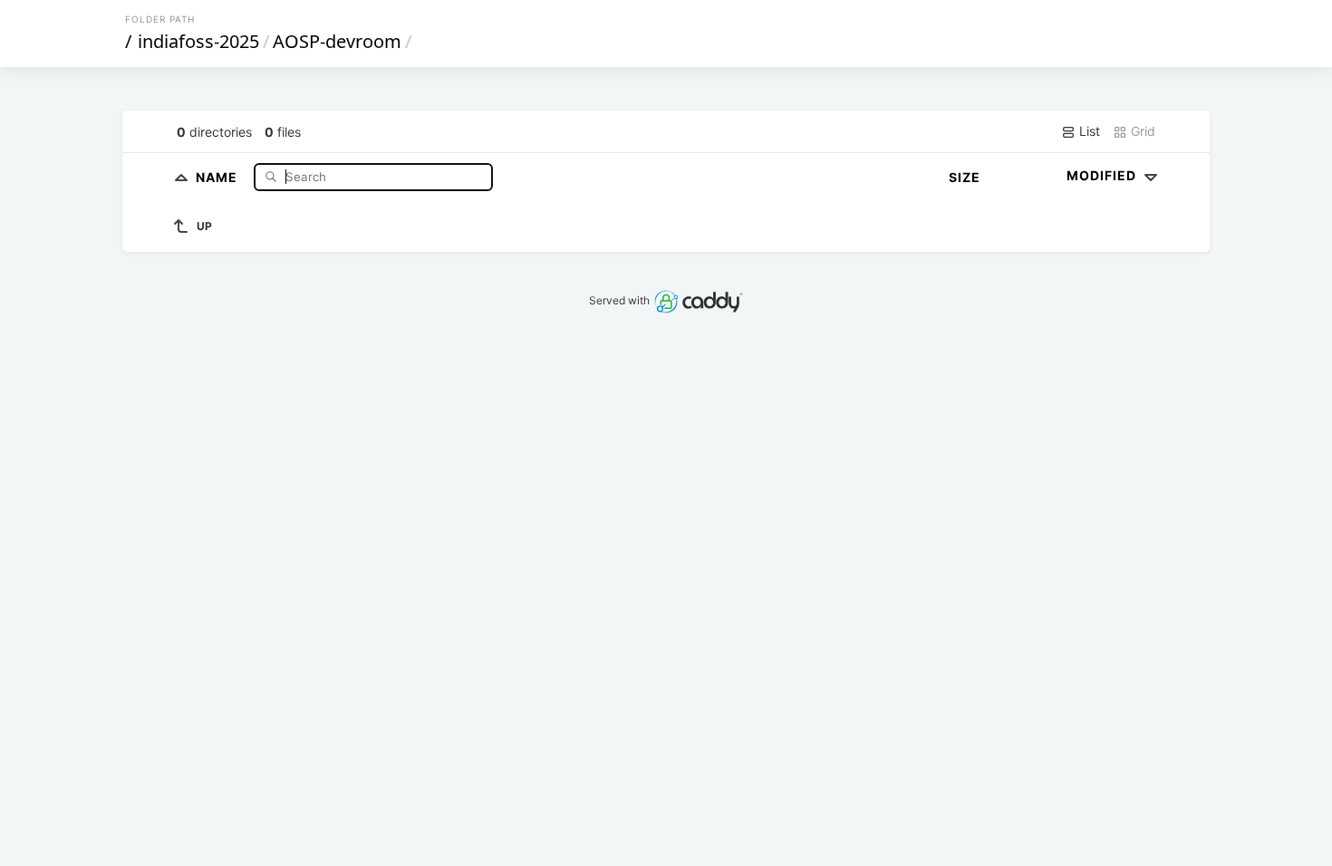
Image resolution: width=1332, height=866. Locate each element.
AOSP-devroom (337, 41)
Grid (1141, 131)
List (1088, 131)
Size (964, 177)
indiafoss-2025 (198, 41)
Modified (1103, 175)
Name (218, 176)
